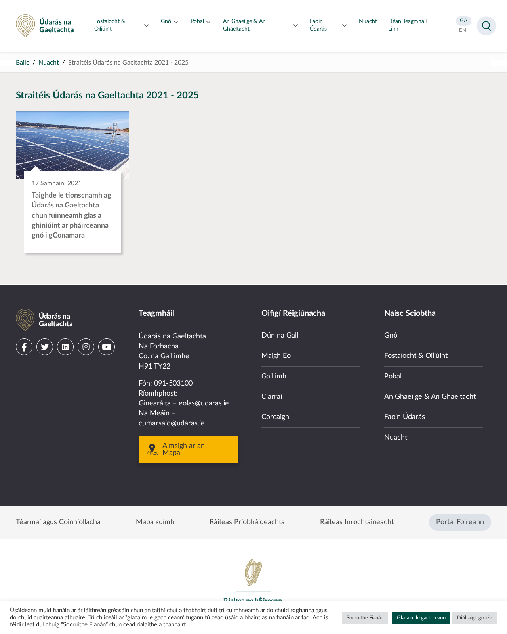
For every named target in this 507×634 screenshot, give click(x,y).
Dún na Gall (279, 335)
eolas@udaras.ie (204, 403)
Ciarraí (271, 396)
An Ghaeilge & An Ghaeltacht (430, 396)
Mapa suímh (155, 522)
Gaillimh (273, 376)
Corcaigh (275, 417)
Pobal (393, 376)
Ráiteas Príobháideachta (247, 522)
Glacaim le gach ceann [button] (421, 618)
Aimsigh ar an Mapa (183, 449)
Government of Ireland (253, 585)
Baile (22, 63)
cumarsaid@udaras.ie (172, 423)
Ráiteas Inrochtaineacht (357, 522)
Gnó (390, 335)
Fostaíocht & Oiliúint (416, 355)
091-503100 (173, 383)
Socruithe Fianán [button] (365, 618)
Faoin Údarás (404, 417)
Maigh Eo (276, 355)
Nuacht (48, 63)
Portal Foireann (460, 522)
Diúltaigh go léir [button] (474, 618)
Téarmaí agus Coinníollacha (58, 522)
